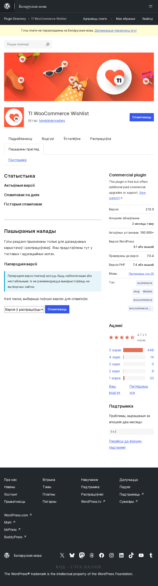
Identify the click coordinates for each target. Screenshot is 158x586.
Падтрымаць (132, 494)
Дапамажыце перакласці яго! (116, 30)
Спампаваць (141, 117)
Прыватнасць (14, 501)
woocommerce (143, 299)
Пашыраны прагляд (23, 149)
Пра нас (10, 480)
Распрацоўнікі (92, 494)
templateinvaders (52, 120)
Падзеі (125, 487)
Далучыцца (129, 480)
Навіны (9, 487)
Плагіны (49, 494)
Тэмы (47, 487)
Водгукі (48, 139)
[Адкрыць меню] (151, 6)
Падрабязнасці (20, 139)
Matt (10, 522)
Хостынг (10, 494)
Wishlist (147, 291)
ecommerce (144, 283)
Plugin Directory (15, 18)
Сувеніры (129, 501)
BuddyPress (15, 537)
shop (137, 291)
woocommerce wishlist (141, 308)
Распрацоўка (100, 139)
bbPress (12, 529)
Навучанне (89, 480)
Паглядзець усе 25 (141, 273)
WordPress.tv (93, 501)
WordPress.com (18, 515)
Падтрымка (17, 160)
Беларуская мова (28, 555)
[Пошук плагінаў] (48, 44)
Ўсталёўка (72, 139)
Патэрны (49, 501)
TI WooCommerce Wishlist (58, 113)
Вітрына (49, 480)
